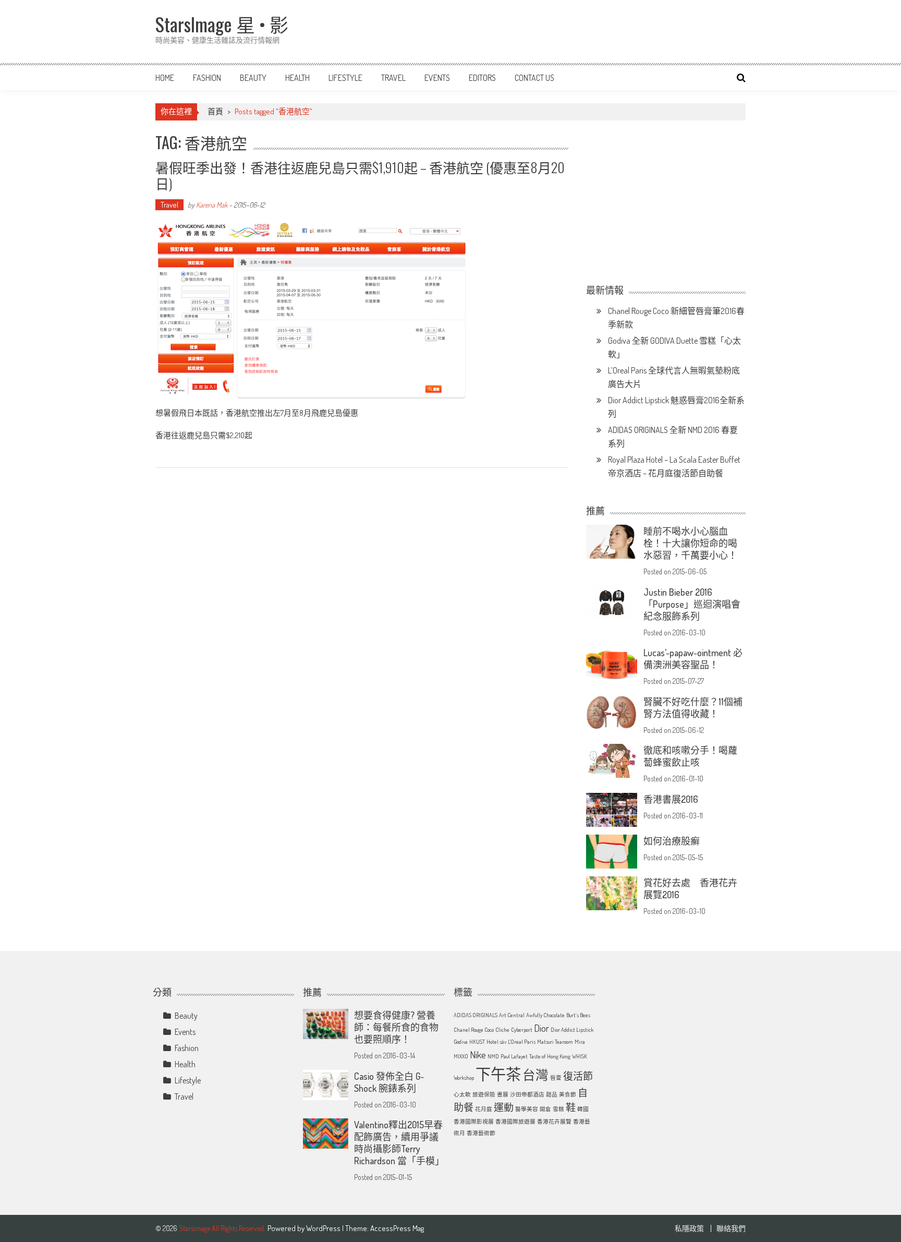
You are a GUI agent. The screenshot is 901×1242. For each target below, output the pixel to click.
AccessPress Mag (397, 1228)
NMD (493, 1056)
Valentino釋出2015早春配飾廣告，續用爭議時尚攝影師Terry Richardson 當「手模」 (399, 1142)
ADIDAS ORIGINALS (475, 1015)
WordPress (324, 1228)
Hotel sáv (496, 1041)
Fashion (207, 78)
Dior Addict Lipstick (572, 1029)
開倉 (545, 1109)
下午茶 (498, 1073)
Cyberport (521, 1029)
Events (437, 78)
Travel (393, 78)
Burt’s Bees (578, 1015)
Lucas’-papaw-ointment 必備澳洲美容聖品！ (692, 658)
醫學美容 (526, 1109)
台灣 (535, 1075)
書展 (502, 1094)
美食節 (567, 1094)
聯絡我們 (731, 1228)
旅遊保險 (483, 1094)
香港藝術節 (481, 1133)
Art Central (512, 1015)
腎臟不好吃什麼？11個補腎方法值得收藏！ (692, 707)
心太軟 (462, 1094)
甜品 (551, 1094)
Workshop (464, 1077)
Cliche (502, 1029)
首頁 (215, 111)
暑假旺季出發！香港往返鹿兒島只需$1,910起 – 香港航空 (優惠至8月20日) (360, 175)
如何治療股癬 (671, 841)
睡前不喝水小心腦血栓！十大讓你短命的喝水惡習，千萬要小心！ (690, 543)
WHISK (579, 1056)
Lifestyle (345, 78)
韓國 (583, 1109)
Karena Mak (211, 204)
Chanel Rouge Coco (474, 1029)
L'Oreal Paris (521, 1041)
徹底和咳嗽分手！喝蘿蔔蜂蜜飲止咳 (690, 756)
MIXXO (461, 1056)
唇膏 (556, 1077)
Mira (580, 1041)
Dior (541, 1027)
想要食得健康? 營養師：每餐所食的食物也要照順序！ (396, 1027)
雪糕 (558, 1109)
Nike (478, 1054)
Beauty (253, 78)
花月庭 (483, 1109)
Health (297, 78)
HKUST (477, 1041)
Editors (482, 78)
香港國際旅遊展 (515, 1121)
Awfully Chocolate (545, 1015)
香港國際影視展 (474, 1121)
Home (164, 78)
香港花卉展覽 (554, 1121)
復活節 (578, 1075)
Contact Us (534, 78)
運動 (504, 1107)
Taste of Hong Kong (549, 1056)
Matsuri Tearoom (555, 1041)
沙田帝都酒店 (527, 1094)
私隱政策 (689, 1228)
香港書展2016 (670, 799)
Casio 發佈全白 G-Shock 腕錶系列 (389, 1082)
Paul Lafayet (514, 1056)
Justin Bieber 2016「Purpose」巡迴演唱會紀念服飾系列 (691, 604)
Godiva (461, 1041)
